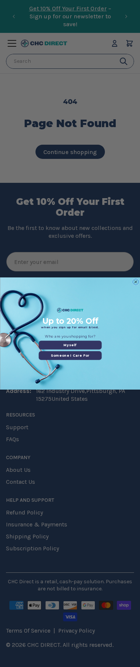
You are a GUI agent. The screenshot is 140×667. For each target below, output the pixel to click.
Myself (70, 345)
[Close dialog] (136, 282)
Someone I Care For (69, 355)
